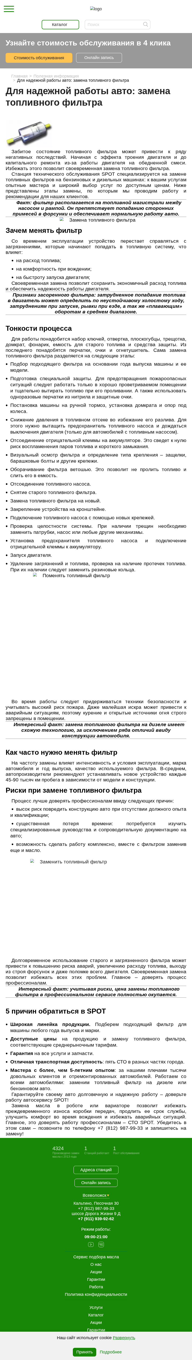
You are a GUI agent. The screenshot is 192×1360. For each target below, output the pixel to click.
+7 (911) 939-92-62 (96, 1218)
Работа (96, 1287)
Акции (96, 1322)
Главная (19, 76)
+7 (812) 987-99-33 (96, 1208)
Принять (84, 1352)
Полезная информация (56, 76)
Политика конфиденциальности (96, 1294)
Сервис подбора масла (96, 1257)
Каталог (96, 1315)
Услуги (96, 1307)
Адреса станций (96, 1169)
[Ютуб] (91, 1245)
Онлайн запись (99, 57)
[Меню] (9, 9)
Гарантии (96, 1330)
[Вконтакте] (101, 1245)
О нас (96, 1264)
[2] (96, 908)
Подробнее (111, 1352)
